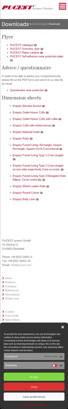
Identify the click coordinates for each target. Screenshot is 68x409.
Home (32, 24)
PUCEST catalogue (22, 44)
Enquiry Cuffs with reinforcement (32, 125)
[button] (62, 327)
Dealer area (12, 298)
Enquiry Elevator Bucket (27, 105)
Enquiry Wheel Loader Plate (29, 186)
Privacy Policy (31, 404)
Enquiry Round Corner (26, 192)
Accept (34, 377)
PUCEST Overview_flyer (25, 48)
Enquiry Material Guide (26, 131)
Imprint (42, 404)
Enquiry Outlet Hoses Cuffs (29, 112)
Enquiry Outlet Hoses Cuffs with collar (35, 118)
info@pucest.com (21, 265)
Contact (9, 311)
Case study (12, 315)
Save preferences (34, 397)
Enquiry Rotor (21, 138)
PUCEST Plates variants (25, 52)
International (12, 294)
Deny (34, 387)
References (12, 290)
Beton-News (12, 319)
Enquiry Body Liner (24, 199)
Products (10, 282)
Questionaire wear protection (27, 90)
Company (42, 24)
